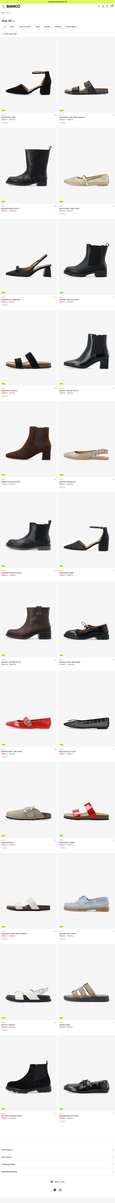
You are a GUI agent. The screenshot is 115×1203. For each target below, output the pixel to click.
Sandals (47, 27)
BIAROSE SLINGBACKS (67, 482)
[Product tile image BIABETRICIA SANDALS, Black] (28, 348)
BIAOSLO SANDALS (8, 1025)
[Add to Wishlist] (55, 115)
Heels (38, 27)
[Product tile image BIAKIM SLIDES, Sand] (86, 982)
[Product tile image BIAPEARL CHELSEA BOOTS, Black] (86, 257)
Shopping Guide (8, 1164)
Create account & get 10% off (57, 2)
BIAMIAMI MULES (7, 842)
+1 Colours (4, 305)
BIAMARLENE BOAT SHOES (69, 1116)
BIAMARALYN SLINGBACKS (11, 299)
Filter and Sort (10, 34)
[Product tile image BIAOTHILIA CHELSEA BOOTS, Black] (28, 1073)
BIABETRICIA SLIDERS (67, 842)
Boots (12, 27)
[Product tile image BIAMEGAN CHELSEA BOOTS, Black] (28, 530)
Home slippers (71, 27)
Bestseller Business (9, 1172)
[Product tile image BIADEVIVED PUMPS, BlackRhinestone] (86, 530)
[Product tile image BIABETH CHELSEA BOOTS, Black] (86, 348)
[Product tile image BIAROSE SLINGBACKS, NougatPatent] (86, 439)
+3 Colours (4, 123)
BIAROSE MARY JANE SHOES (11, 751)
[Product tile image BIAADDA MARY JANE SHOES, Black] (86, 619)
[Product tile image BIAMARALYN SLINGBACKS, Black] (28, 257)
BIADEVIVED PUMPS (8, 117)
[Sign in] (103, 6)
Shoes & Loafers (25, 27)
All (4, 27)
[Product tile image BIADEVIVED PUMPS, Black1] (28, 75)
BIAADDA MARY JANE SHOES (69, 662)
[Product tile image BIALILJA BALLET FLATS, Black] (86, 709)
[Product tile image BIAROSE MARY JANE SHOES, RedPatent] (28, 709)
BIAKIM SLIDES (64, 1025)
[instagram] (60, 1190)
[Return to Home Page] (13, 6)
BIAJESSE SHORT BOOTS (10, 208)
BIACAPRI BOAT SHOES (67, 934)
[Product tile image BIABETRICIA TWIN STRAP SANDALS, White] (28, 891)
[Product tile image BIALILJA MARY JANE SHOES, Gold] (86, 166)
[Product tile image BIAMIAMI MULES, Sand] (28, 800)
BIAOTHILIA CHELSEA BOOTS (11, 1116)
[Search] (99, 6)
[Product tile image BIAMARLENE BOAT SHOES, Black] (86, 1073)
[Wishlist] (107, 6)
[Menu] (4, 6)
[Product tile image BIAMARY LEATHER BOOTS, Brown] (28, 619)
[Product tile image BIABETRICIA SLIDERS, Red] (86, 800)
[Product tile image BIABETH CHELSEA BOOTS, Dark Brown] (28, 439)
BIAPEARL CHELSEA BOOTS (69, 299)
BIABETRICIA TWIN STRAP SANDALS (72, 117)
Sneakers (58, 27)
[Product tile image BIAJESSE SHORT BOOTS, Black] (28, 166)
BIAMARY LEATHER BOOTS (11, 662)
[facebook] (55, 1190)
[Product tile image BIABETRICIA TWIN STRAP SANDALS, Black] (86, 75)
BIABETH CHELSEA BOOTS (68, 391)
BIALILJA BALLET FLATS (67, 751)
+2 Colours (62, 123)
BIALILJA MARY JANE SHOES (69, 208)
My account (6, 1157)
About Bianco (7, 1150)
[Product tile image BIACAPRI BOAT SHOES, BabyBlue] (86, 891)
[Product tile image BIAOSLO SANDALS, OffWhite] (28, 982)
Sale (3, 12)
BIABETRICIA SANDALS (9, 391)
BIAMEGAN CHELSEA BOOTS (11, 573)
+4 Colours (62, 214)
